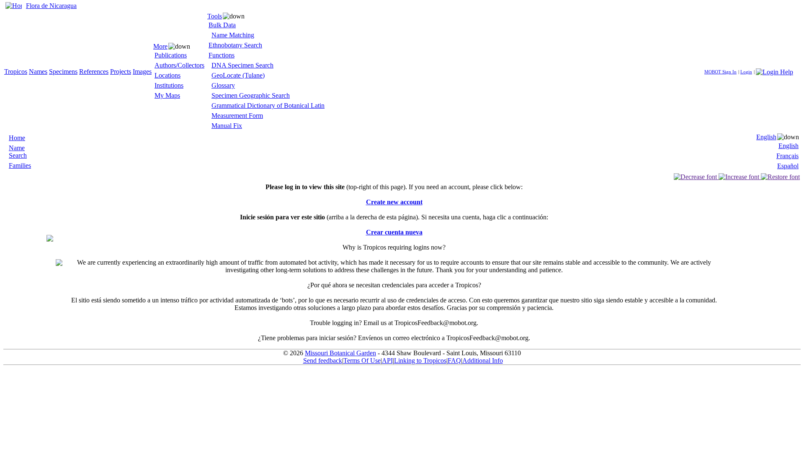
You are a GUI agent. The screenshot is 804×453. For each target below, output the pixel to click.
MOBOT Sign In (720, 71)
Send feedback (322, 360)
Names (38, 71)
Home (17, 137)
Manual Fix (226, 125)
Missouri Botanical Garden (340, 353)
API (387, 360)
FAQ (454, 360)
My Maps (167, 95)
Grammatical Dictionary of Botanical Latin (268, 105)
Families (20, 165)
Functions (221, 55)
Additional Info (482, 360)
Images (142, 71)
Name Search (18, 151)
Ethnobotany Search (235, 45)
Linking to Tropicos (420, 360)
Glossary (223, 85)
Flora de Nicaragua (51, 5)
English (766, 137)
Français (787, 155)
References (93, 71)
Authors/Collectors (179, 65)
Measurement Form (237, 115)
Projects (120, 71)
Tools (214, 16)
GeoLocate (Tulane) (238, 75)
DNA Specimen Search (242, 65)
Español (788, 165)
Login (746, 71)
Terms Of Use (362, 360)
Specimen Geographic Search (250, 95)
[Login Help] (774, 71)
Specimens (63, 71)
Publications (171, 55)
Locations (167, 75)
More (160, 46)
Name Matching (232, 35)
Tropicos (15, 71)
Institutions (169, 85)
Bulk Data (222, 25)
